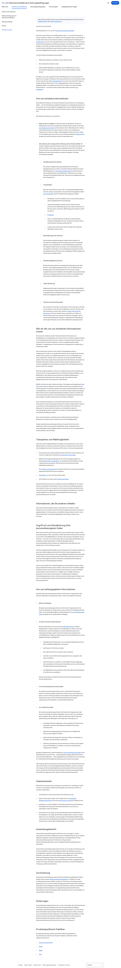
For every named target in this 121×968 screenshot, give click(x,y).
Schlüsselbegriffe (57, 81)
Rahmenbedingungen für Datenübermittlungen (9, 17)
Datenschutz (37, 965)
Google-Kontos (40, 42)
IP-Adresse (50, 215)
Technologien (53, 7)
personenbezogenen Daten (46, 128)
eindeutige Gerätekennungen (64, 171)
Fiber (40, 954)
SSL (72, 794)
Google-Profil (79, 134)
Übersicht (5, 7)
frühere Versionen (55, 21)
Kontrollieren (42, 475)
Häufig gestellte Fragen (69, 7)
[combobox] (95, 965)
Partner (4, 26)
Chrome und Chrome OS (46, 942)
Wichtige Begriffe (7, 22)
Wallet (40, 950)
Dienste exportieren (63, 479)
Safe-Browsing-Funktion (65, 800)
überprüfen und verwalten (68, 455)
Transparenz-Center (64, 965)
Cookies (69, 311)
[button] (108, 3)
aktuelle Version (42, 21)
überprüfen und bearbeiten (51, 461)
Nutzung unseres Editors (49, 469)
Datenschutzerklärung (19, 7)
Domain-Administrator (67, 626)
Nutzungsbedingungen (37, 7)
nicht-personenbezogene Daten (72, 752)
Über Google (28, 965)
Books (40, 946)
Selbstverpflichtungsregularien (58, 879)
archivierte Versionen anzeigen (65, 30)
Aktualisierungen (7, 30)
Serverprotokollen (48, 194)
